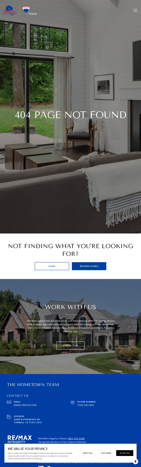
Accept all (125, 453)
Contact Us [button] (70, 345)
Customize (106, 453)
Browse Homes (89, 266)
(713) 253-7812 (85, 405)
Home (51, 266)
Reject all (87, 453)
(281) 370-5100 (76, 438)
